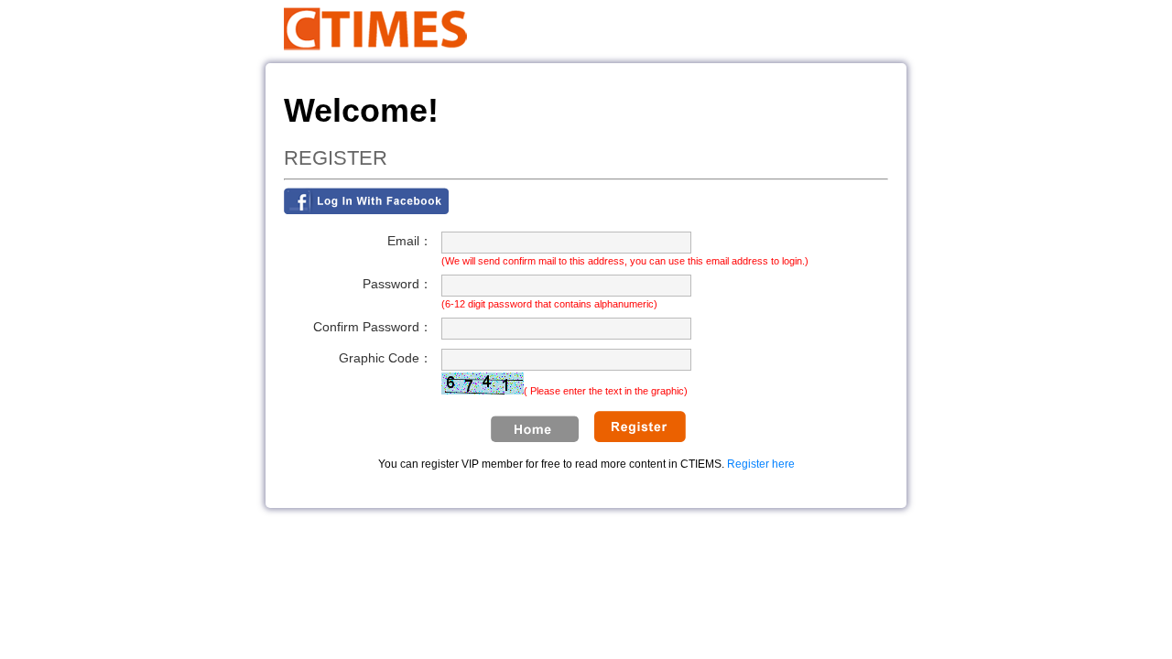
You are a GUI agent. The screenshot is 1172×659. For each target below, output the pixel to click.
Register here (761, 464)
